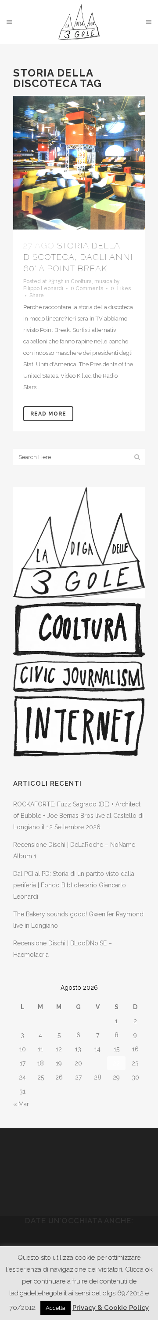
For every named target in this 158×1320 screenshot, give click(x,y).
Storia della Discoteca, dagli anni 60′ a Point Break (78, 257)
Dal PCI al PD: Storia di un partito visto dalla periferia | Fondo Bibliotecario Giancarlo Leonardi (73, 885)
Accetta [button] (55, 1308)
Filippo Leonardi (43, 288)
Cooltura (81, 281)
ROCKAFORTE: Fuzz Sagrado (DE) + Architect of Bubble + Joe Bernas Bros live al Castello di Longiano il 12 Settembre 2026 (78, 816)
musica (103, 281)
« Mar (21, 1104)
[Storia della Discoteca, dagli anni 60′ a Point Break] (79, 162)
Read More (48, 414)
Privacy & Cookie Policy (110, 1308)
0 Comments (87, 288)
